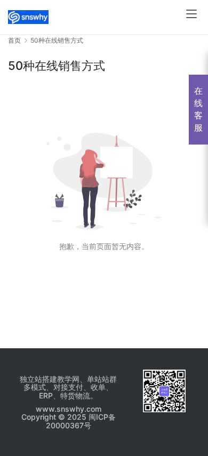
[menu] (191, 13)
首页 (14, 40)
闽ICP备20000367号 (81, 420)
